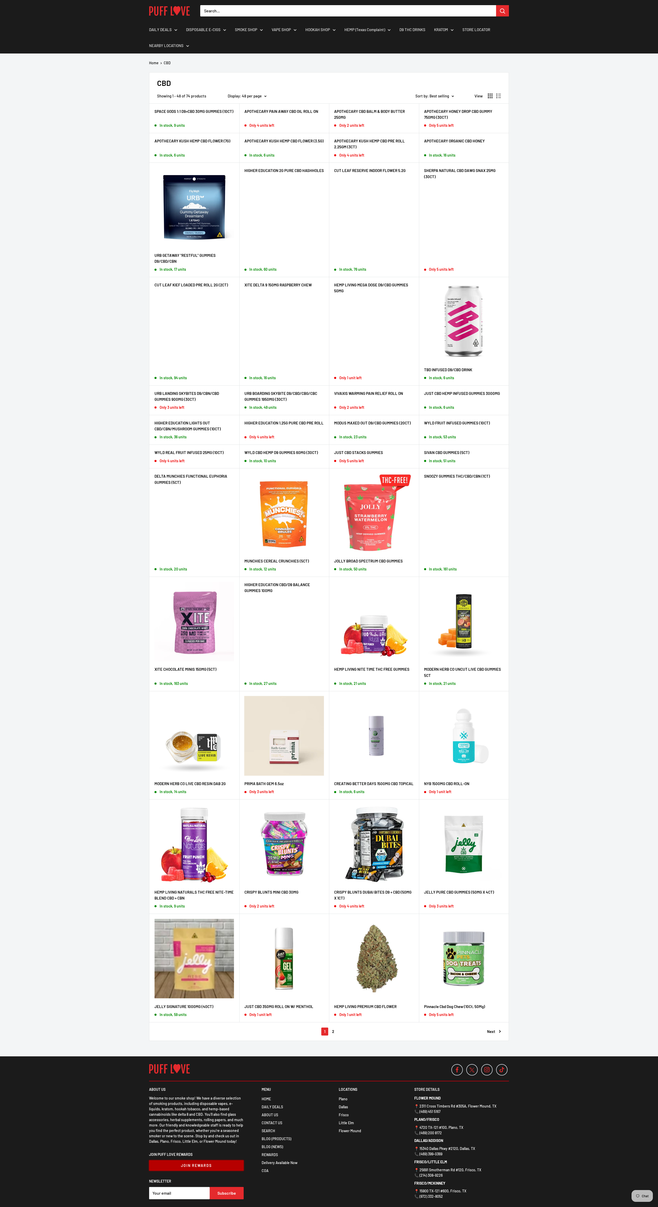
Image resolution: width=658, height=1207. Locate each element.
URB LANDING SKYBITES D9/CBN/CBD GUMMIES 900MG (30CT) (186, 396)
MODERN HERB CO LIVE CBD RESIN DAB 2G (190, 783)
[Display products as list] (498, 96)
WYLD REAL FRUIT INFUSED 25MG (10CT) (189, 452)
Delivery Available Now (279, 1162)
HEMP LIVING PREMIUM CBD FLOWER (365, 1006)
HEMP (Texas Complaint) (364, 29)
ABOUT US (270, 1115)
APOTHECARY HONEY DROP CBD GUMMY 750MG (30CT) (458, 114)
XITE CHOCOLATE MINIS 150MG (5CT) (185, 669)
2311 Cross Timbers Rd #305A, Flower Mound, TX (457, 1106)
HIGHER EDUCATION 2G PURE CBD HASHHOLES (284, 170)
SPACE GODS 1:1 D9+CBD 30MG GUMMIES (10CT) (193, 111)
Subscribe (226, 1193)
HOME (266, 1099)
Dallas (343, 1107)
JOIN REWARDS (196, 1165)
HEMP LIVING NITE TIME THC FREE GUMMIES (371, 669)
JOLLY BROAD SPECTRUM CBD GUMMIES (368, 561)
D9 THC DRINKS (412, 29)
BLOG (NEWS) (272, 1147)
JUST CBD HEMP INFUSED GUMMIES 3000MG (462, 393)
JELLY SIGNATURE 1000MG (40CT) (183, 1006)
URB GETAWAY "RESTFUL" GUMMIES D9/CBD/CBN (185, 258)
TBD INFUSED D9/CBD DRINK (448, 369)
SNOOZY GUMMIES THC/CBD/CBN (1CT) (457, 476)
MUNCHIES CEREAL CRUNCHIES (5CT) (276, 561)
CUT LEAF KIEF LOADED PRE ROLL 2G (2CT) (191, 285)
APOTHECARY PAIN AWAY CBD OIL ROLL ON (281, 111)
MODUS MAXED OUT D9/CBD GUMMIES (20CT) (372, 423)
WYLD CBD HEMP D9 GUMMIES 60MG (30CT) (281, 452)
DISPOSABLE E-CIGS (203, 29)
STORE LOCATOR (476, 29)
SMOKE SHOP (246, 29)
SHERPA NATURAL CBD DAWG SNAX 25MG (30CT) (460, 173)
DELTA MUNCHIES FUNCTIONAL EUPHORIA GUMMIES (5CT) (190, 479)
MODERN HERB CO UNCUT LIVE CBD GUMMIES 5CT (462, 672)
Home (154, 63)
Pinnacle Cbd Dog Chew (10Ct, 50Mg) (454, 1006)
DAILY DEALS (160, 29)
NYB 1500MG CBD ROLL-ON (446, 783)
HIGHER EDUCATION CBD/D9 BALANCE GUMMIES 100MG (277, 587)
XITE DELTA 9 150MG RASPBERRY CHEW (278, 285)
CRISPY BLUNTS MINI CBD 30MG (271, 892)
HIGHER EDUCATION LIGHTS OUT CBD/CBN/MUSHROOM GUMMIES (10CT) (187, 426)
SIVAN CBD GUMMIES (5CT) (446, 452)
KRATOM (441, 29)
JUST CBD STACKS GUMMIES (358, 452)
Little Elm (346, 1123)
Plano (343, 1099)
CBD (167, 63)
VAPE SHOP (281, 29)
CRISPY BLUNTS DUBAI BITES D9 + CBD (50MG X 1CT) (373, 895)
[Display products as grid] (490, 96)
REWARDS (270, 1154)
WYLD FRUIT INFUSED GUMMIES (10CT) (457, 423)
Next (491, 1031)
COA (265, 1170)
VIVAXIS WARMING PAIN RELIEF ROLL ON (368, 393)
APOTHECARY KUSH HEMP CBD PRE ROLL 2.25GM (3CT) (369, 144)
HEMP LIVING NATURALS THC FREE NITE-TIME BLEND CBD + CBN (194, 895)
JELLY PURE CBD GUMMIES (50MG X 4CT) (459, 892)
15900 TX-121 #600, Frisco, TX (442, 1191)
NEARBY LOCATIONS (166, 45)
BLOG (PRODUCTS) (276, 1139)
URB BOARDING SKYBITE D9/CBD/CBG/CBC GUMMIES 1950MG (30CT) (280, 396)
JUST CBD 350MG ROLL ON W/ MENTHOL (278, 1006)
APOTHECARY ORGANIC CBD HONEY (454, 141)
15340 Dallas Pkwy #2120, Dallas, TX (447, 1148)
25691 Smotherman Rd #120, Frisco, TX (450, 1170)
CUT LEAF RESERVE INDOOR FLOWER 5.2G (370, 170)
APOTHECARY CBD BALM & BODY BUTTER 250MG (369, 114)
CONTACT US (272, 1123)
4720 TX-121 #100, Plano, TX (441, 1127)
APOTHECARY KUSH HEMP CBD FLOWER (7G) (192, 141)
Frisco (344, 1115)
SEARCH (268, 1131)
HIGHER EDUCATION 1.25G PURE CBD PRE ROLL (284, 423)
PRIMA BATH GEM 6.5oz (264, 783)
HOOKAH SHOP (317, 29)
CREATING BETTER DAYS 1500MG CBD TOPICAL (374, 783)
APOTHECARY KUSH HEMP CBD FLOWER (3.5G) (284, 141)
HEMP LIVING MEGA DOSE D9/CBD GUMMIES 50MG (371, 288)
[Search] (502, 10)
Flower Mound (350, 1131)
